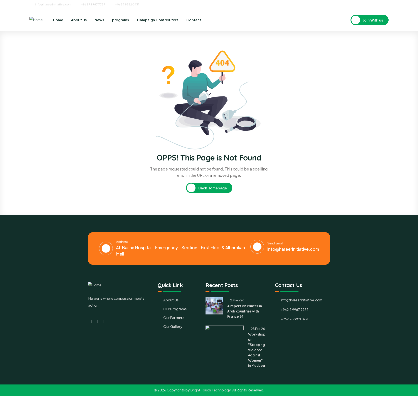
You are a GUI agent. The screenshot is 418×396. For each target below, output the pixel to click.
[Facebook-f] (90, 321)
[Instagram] (379, 4)
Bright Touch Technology (210, 390)
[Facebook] (370, 4)
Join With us (372, 20)
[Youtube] (387, 4)
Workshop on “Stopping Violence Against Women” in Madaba (256, 350)
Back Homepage (212, 188)
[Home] (36, 20)
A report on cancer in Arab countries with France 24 (244, 311)
